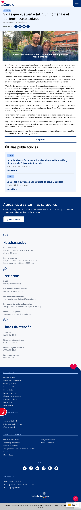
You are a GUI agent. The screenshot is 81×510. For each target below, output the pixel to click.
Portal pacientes (8, 405)
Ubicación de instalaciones (12, 396)
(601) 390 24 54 (9, 358)
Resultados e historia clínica (12, 381)
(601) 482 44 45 (9, 335)
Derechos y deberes (10, 399)
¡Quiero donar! (13, 219)
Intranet (6, 418)
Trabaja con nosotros (47, 440)
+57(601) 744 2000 (12, 482)
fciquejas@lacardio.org (12, 284)
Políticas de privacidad (10, 446)
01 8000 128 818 (10, 342)
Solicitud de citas (9, 378)
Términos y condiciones (11, 443)
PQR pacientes (8, 390)
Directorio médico (9, 387)
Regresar (40, 139)
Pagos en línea (8, 402)
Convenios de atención (11, 440)
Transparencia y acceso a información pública (19, 449)
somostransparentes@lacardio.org (17, 314)
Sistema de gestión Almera (12, 424)
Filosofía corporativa (47, 443)
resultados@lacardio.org (13, 291)
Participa (6, 452)
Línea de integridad (9, 427)
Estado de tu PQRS (9, 393)
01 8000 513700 (19, 485)
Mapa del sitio (8, 455)
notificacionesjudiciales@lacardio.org (19, 299)
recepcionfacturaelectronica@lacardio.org (22, 306)
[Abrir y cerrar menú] (76, 3)
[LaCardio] (20, 3)
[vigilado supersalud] (40, 495)
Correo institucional (10, 421)
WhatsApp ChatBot (9, 384)
